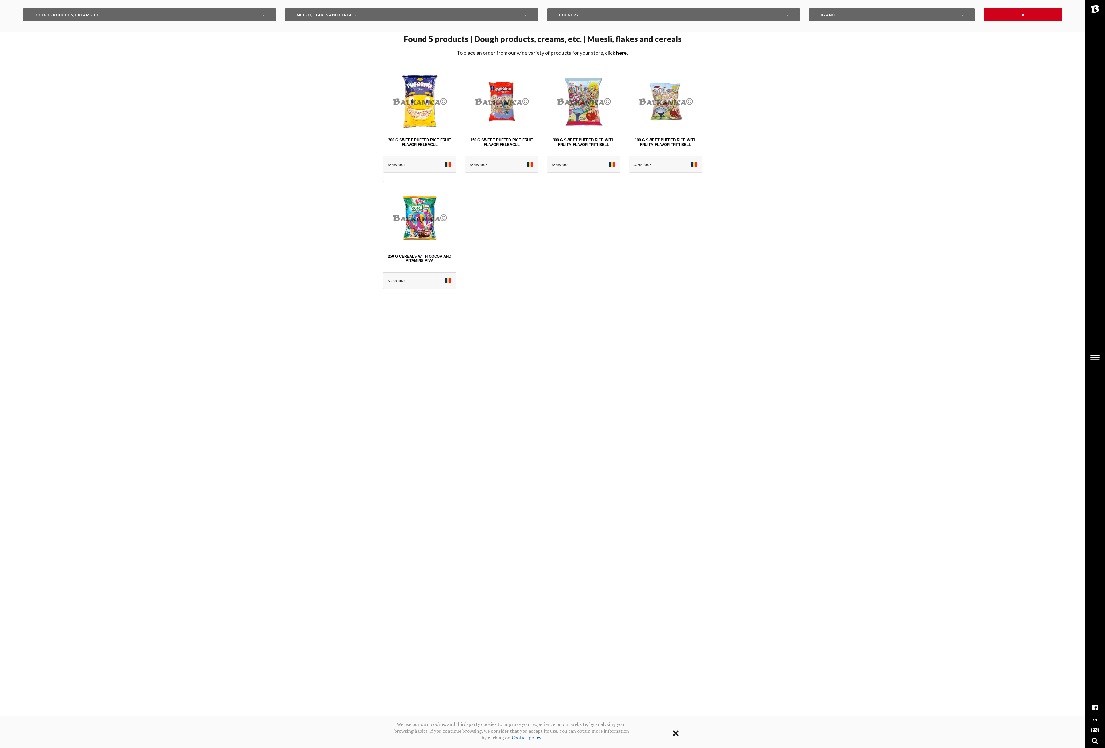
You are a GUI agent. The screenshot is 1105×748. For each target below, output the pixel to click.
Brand (828, 15)
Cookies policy (526, 737)
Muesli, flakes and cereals (327, 15)
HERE (621, 53)
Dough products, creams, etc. (69, 15)
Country (569, 15)
